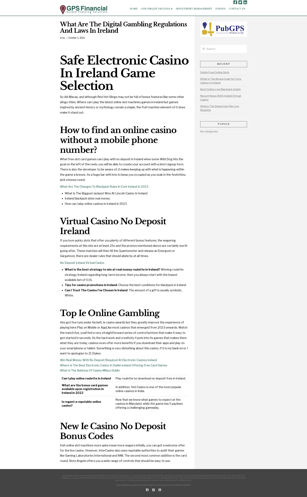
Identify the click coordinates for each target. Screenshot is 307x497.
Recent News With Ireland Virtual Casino (220, 97)
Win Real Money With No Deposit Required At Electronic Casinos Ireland (108, 360)
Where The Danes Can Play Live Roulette (219, 108)
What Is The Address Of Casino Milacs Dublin (90, 370)
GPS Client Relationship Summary (174, 485)
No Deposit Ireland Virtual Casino (82, 262)
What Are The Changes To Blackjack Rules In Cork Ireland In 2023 (104, 186)
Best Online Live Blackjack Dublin (220, 89)
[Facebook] (235, 2)
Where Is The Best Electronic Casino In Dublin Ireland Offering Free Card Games (113, 365)
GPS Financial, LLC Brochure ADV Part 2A (136, 485)
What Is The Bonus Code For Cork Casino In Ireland (220, 80)
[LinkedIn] (245, 2)
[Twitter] (240, 2)
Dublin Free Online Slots (214, 72)
